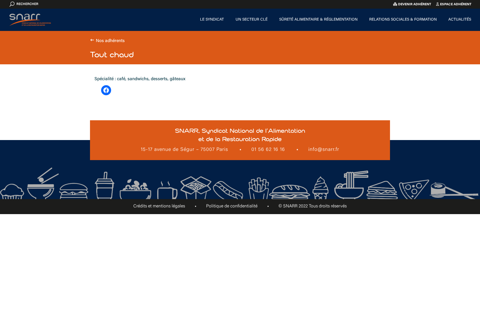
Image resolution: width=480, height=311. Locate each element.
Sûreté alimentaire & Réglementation (318, 20)
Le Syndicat (212, 20)
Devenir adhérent (414, 4)
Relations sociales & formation (403, 20)
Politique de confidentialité (232, 206)
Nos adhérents (110, 41)
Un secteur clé (252, 20)
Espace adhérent (455, 4)
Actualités (459, 20)
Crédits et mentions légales (159, 206)
